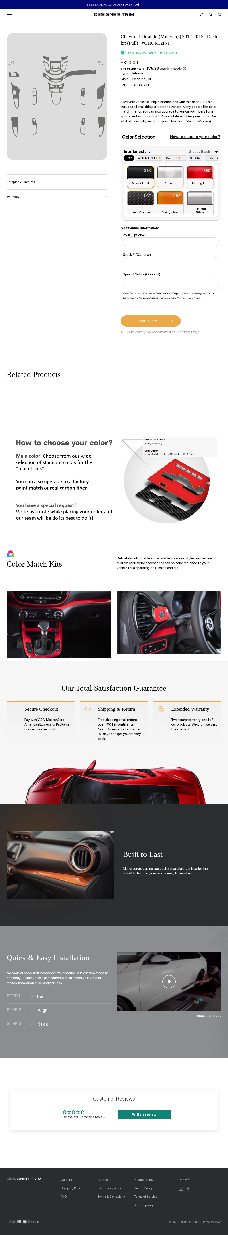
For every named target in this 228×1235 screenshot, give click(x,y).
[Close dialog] (195, 568)
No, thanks (114, 662)
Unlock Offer (114, 639)
